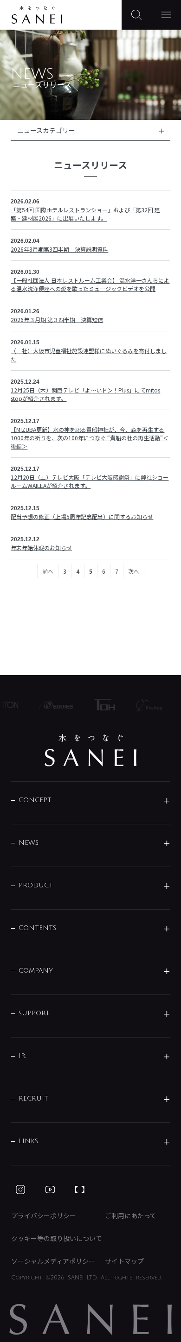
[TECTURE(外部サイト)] (80, 1189)
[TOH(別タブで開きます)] (101, 704)
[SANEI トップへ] (90, 750)
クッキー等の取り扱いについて (56, 1238)
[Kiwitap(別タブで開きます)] (146, 705)
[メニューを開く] (166, 15)
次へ (133, 571)
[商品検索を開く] (136, 15)
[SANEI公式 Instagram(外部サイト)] (20, 1189)
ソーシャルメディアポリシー (53, 1261)
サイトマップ (124, 1261)
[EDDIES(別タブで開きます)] (53, 705)
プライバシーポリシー (43, 1215)
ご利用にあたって (130, 1215)
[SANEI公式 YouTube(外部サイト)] (50, 1189)
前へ (47, 571)
